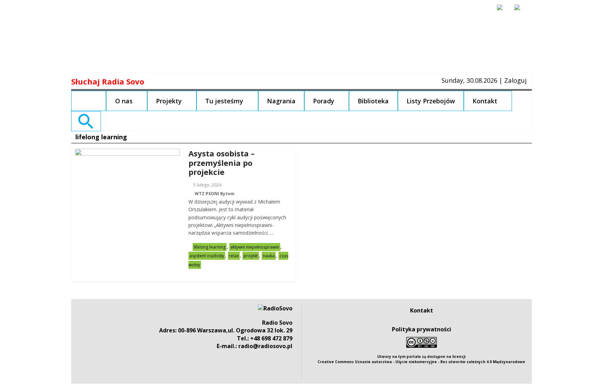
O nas (124, 101)
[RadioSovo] (275, 308)
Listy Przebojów (431, 101)
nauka (269, 256)
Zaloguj (515, 80)
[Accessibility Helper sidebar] (503, 10)
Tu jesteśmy (224, 101)
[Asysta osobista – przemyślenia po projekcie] (127, 153)
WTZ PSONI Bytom (214, 194)
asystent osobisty (206, 256)
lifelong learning (209, 247)
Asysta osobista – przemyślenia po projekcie (221, 162)
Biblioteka (373, 101)
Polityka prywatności (421, 329)
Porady (323, 101)
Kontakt (484, 101)
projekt (251, 256)
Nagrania (281, 101)
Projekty (169, 101)
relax (234, 256)
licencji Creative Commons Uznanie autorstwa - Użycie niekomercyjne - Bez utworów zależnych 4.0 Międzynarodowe (421, 359)
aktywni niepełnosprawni (254, 247)
